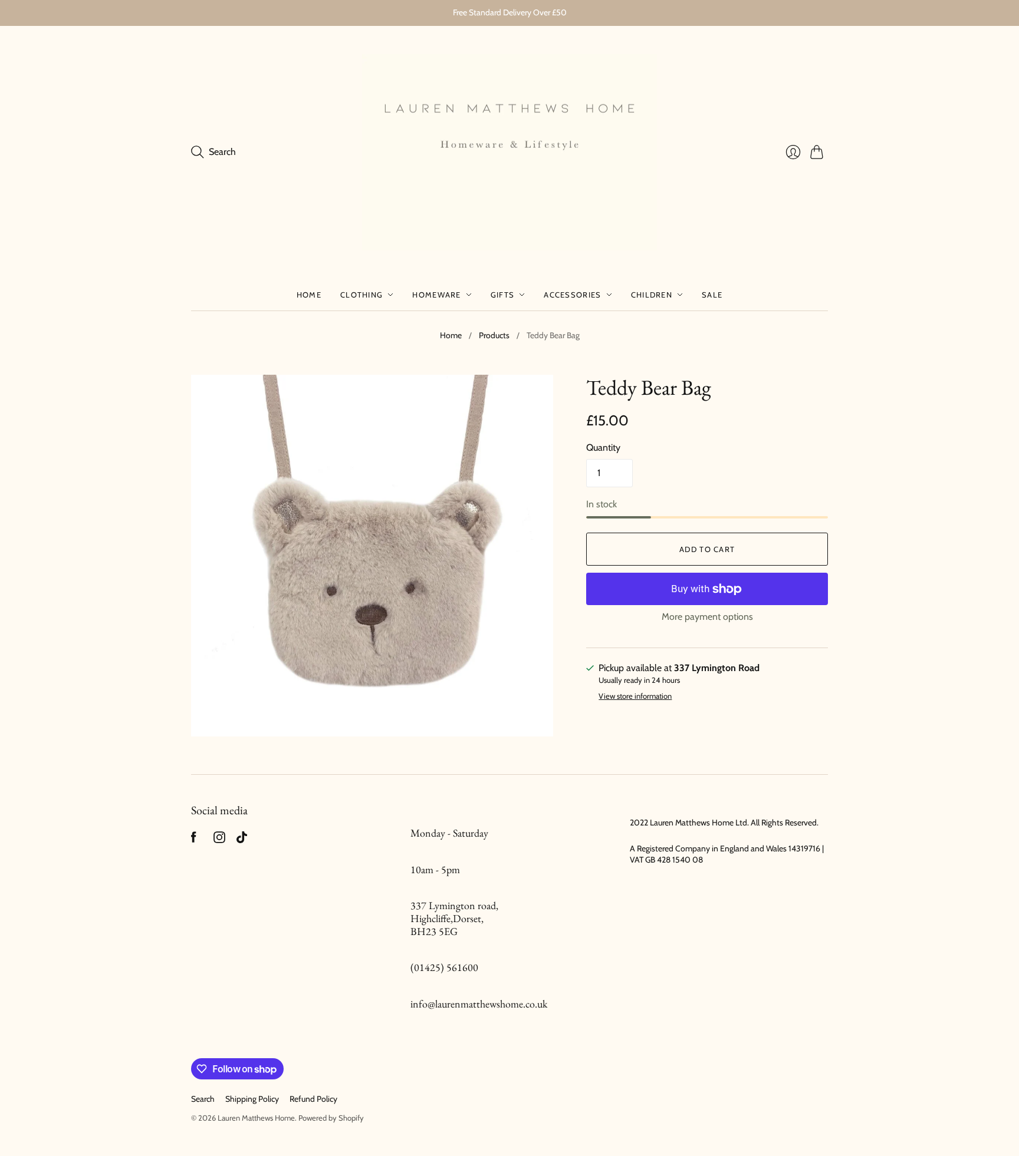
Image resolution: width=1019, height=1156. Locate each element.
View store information (635, 696)
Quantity (603, 447)
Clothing (361, 294)
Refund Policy (313, 1099)
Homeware (436, 294)
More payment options (707, 616)
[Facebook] (193, 839)
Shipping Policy (252, 1099)
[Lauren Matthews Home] (509, 152)
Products (494, 335)
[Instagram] (219, 839)
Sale (712, 294)
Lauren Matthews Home (256, 1117)
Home (309, 294)
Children (651, 294)
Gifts (503, 294)
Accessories (572, 294)
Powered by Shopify (331, 1117)
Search (203, 1099)
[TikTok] (242, 839)
